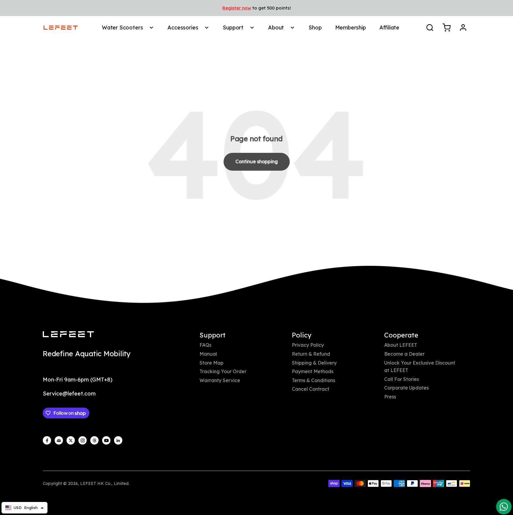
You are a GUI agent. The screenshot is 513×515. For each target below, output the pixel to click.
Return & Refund (311, 354)
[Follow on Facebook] (47, 440)
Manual (208, 354)
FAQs (205, 345)
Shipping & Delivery (314, 363)
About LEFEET (400, 345)
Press (390, 397)
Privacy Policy (308, 345)
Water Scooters (122, 27)
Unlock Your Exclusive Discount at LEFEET (419, 366)
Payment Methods (312, 371)
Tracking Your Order (223, 371)
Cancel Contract (310, 389)
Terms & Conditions (313, 380)
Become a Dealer (404, 354)
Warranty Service (220, 380)
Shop (315, 27)
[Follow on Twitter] (70, 440)
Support (233, 27)
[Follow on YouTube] (106, 440)
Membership (350, 27)
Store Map (212, 363)
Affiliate (389, 27)
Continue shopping (256, 161)
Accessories (182, 27)
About (276, 27)
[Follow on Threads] (94, 440)
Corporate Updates (406, 388)
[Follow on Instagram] (82, 440)
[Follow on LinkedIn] (118, 440)
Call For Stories (401, 379)
